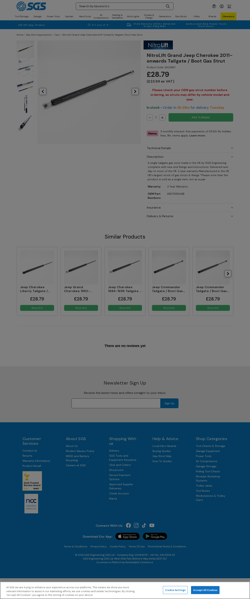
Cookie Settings (175, 590)
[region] (125, 590)
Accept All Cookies (205, 590)
